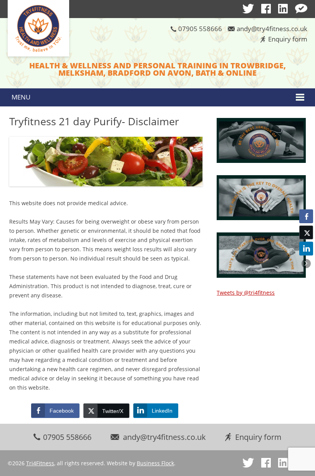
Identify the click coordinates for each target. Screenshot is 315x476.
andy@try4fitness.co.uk (272, 28)
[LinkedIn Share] (306, 248)
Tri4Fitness (40, 463)
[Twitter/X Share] (306, 232)
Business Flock (155, 463)
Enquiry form (287, 39)
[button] (306, 263)
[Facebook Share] (306, 216)
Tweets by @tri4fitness (246, 292)
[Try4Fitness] (38, 29)
